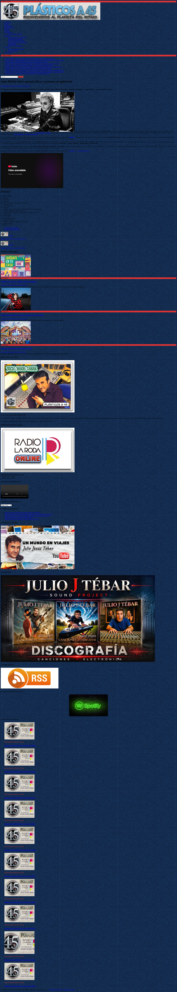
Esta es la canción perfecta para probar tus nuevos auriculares (22, 512)
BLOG (6, 24)
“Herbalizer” (72, 151)
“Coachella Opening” (83, 151)
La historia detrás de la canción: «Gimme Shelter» (18, 517)
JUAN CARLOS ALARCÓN (17, 37)
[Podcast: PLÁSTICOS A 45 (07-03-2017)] (19, 791)
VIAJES (6, 31)
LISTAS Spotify (13, 51)
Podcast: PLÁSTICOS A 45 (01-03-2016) (19, 986)
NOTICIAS (7, 26)
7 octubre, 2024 (5, 318)
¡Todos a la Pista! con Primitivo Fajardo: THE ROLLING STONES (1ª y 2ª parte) (28, 514)
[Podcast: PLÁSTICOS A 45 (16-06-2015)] (19, 922)
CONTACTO (8, 52)
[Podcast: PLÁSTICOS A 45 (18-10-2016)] (19, 817)
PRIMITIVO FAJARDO (15, 39)
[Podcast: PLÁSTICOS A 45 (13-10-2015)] (19, 895)
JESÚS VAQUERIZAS (15, 46)
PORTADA (7, 22)
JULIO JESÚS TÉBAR (11, 228)
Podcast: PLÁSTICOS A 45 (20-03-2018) (19, 850)
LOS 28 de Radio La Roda (16, 49)
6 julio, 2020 (4, 352)
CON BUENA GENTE (15, 34)
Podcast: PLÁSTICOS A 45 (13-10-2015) (19, 902)
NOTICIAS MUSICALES (12, 229)
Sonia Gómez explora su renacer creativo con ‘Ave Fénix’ (22, 315)
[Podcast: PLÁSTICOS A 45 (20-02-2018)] (19, 739)
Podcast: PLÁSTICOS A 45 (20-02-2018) (19, 746)
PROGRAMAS (9, 27)
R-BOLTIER (12, 44)
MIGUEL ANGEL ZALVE (16, 41)
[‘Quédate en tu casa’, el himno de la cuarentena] (16, 276)
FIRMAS (7, 36)
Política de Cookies (68, 989)
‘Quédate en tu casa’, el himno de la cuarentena (19, 282)
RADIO (6, 29)
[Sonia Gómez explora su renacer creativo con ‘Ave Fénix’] (16, 310)
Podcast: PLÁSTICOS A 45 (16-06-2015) (19, 928)
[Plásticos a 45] (50, 19)
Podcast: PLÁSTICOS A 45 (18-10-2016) (19, 824)
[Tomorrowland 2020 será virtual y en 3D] (16, 343)
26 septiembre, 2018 (7, 86)
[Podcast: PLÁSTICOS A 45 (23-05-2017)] (19, 869)
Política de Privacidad (55, 989)
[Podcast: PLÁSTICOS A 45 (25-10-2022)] (19, 953)
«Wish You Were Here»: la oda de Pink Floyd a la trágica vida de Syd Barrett (26, 516)
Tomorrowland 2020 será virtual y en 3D (16, 348)
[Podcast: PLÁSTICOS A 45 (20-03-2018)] (19, 843)
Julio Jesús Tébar (18, 86)
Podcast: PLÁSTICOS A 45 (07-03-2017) (19, 798)
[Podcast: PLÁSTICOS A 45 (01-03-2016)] (19, 979)
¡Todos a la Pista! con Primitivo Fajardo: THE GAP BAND (21, 519)
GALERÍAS (8, 32)
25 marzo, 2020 (5, 285)
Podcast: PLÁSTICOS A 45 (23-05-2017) (19, 876)
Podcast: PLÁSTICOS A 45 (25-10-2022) (19, 960)
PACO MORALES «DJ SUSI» (17, 42)
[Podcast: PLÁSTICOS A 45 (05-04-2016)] (19, 765)
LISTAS (6, 47)
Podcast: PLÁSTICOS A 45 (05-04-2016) (19, 772)
